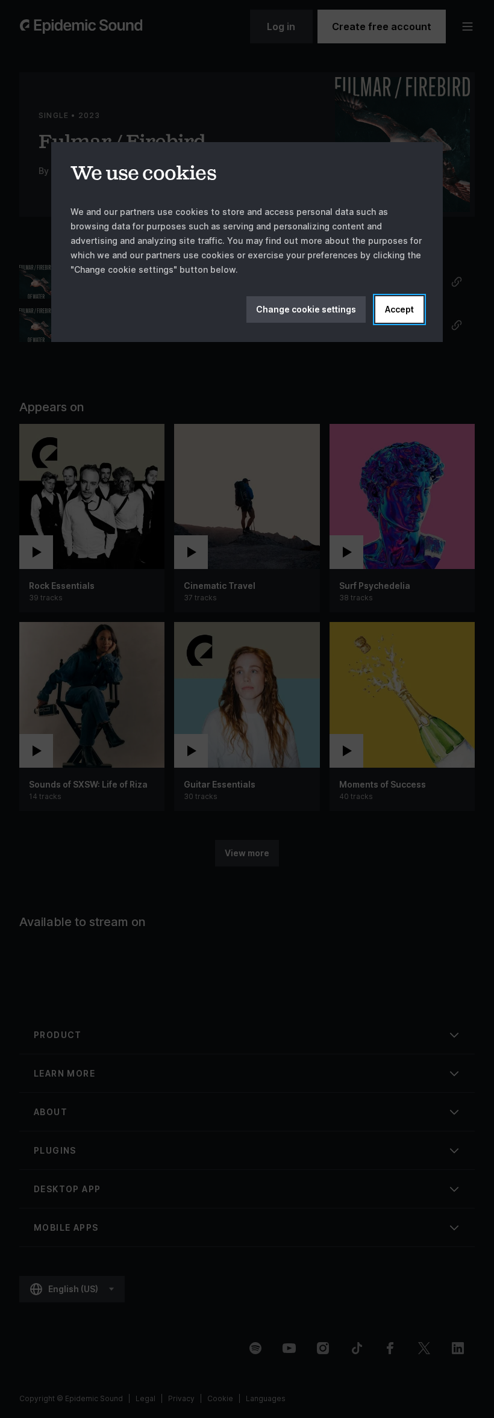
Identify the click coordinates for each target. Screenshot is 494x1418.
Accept (399, 309)
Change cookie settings (306, 309)
